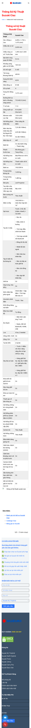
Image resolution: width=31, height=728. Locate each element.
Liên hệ (4, 682)
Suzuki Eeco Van (8, 668)
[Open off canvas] (2, 3)
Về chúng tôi (6, 680)
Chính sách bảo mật (9, 688)
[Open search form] (28, 3)
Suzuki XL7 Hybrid (8, 653)
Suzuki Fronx (6, 659)
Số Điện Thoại (6, 706)
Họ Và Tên (5, 698)
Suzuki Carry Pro (8, 665)
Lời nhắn (4, 713)
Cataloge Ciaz (11, 521)
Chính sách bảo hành (9, 685)
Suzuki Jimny (6, 662)
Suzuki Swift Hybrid (9, 656)
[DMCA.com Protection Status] (8, 639)
